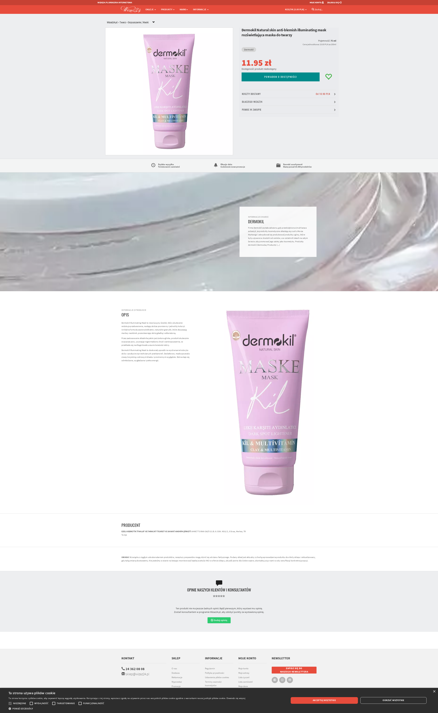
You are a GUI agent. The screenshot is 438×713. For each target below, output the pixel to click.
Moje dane (243, 686)
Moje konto (243, 668)
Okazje (149, 9)
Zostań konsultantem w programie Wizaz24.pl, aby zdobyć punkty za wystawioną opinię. (219, 612)
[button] (127, 708)
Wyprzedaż (177, 681)
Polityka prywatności (214, 672)
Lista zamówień (245, 681)
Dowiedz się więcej (236, 698)
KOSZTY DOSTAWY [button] (286, 94)
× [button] (434, 691)
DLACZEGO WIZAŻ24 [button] (252, 101)
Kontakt (127, 658)
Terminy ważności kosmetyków (213, 683)
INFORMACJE (200, 9)
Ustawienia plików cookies (217, 677)
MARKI (183, 9)
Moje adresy (243, 672)
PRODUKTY (167, 9)
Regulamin (210, 668)
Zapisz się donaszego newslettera (294, 670)
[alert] (219, 700)
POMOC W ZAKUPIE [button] (251, 109)
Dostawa (176, 672)
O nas (174, 668)
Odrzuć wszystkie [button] (393, 700)
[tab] (221, 22)
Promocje (176, 686)
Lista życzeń (243, 677)
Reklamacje (177, 677)
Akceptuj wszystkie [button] (324, 700)
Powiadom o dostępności (280, 76)
